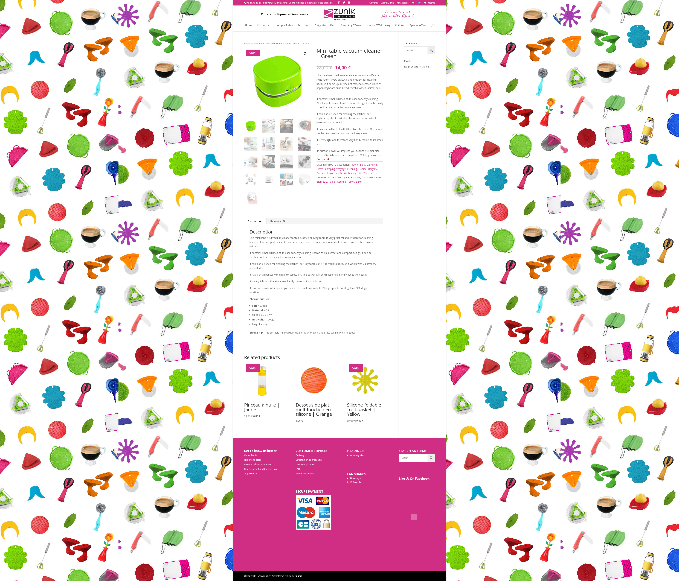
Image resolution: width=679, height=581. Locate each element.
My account (402, 3)
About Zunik (387, 3)
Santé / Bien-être (261, 43)
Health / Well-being (378, 25)
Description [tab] (255, 221)
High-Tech (363, 173)
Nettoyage (343, 177)
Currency (373, 3)
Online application (305, 464)
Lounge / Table (283, 25)
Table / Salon (354, 181)
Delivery (300, 455)
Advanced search (305, 473)
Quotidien (367, 177)
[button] (305, 54)
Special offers (418, 25)
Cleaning (352, 169)
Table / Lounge (337, 181)
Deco (333, 25)
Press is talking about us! (257, 464)
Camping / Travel (351, 25)
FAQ (298, 469)
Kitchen (261, 25)
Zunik (299, 575)
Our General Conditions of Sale (261, 469)
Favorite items (325, 173)
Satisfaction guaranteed (309, 459)
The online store (253, 459)
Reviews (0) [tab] (277, 221)
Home (248, 25)
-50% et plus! (358, 164)
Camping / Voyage (335, 169)
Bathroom (303, 25)
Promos (355, 177)
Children (400, 25)
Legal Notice (250, 473)
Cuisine (362, 169)
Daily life (320, 25)
